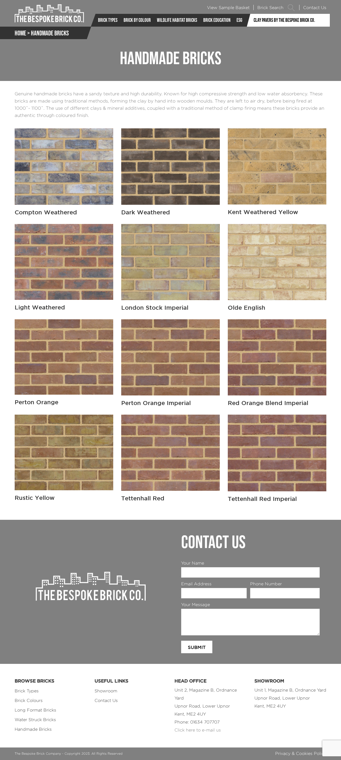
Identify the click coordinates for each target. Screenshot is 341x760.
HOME (20, 33)
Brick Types (107, 20)
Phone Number (266, 584)
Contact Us (314, 7)
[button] (291, 7)
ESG (239, 20)
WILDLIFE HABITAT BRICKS (177, 20)
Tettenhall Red (142, 498)
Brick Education (216, 20)
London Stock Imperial (154, 307)
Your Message (195, 604)
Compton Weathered (46, 212)
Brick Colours (29, 700)
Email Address (196, 584)
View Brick (64, 164)
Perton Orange (36, 402)
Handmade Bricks (33, 729)
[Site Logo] (49, 13)
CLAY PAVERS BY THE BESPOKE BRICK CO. (284, 20)
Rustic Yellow (35, 497)
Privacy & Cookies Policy (300, 753)
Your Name (192, 563)
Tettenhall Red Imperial (262, 498)
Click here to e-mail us (197, 730)
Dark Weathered (145, 212)
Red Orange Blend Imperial (268, 402)
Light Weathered (40, 307)
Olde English (246, 307)
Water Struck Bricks (35, 719)
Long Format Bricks (35, 710)
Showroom (106, 691)
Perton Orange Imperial (156, 402)
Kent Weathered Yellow (263, 212)
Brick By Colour (137, 20)
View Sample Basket (228, 7)
